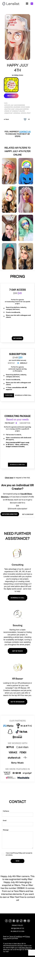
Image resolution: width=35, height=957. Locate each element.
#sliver (22, 111)
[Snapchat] (13, 920)
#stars (23, 113)
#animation (8, 107)
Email (4, 820)
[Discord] (25, 920)
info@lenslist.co (17, 928)
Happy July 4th (17, 68)
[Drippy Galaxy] (25, 228)
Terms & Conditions (15, 936)
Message (6, 830)
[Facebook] (6, 920)
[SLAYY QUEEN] (9, 199)
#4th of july (9, 105)
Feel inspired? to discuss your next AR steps (18, 134)
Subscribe (9, 395)
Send (17, 861)
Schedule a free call (23, 395)
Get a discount (27, 514)
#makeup (15, 111)
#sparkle (16, 113)
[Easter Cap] (9, 256)
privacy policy (17, 925)
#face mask (25, 107)
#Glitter (7, 109)
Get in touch (17, 651)
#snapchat (8, 113)
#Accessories (19, 105)
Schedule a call (17, 598)
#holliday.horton (22, 109)
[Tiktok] (21, 920)
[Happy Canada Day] (9, 171)
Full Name (6, 811)
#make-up (8, 111)
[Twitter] (17, 920)
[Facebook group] (28, 920)
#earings (16, 107)
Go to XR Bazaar (17, 702)
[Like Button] (25, 119)
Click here (9, 477)
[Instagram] (10, 920)
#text (28, 113)
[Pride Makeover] (25, 171)
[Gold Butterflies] (25, 256)
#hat (13, 109)
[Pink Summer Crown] (25, 199)
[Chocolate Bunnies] (9, 228)
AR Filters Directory (25, 947)
